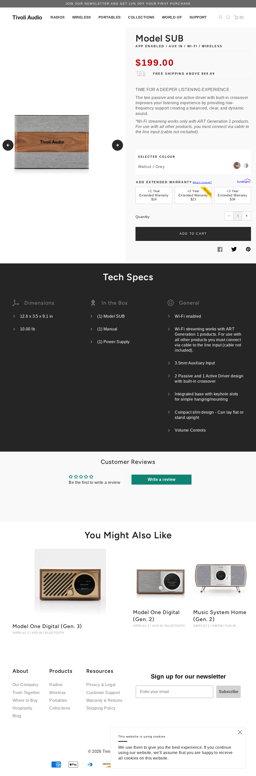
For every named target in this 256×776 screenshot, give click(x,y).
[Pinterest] (248, 250)
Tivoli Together (26, 693)
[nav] (57, 17)
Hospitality (22, 708)
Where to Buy (25, 700)
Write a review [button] (162, 479)
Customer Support (103, 693)
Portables (58, 700)
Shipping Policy (101, 708)
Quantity (143, 217)
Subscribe (228, 692)
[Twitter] (234, 250)
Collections (59, 708)
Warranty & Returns (104, 700)
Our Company (25, 685)
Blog (16, 716)
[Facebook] (220, 250)
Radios (55, 685)
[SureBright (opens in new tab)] (243, 181)
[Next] (117, 145)
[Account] (220, 17)
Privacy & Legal (101, 685)
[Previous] (8, 145)
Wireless (57, 693)
